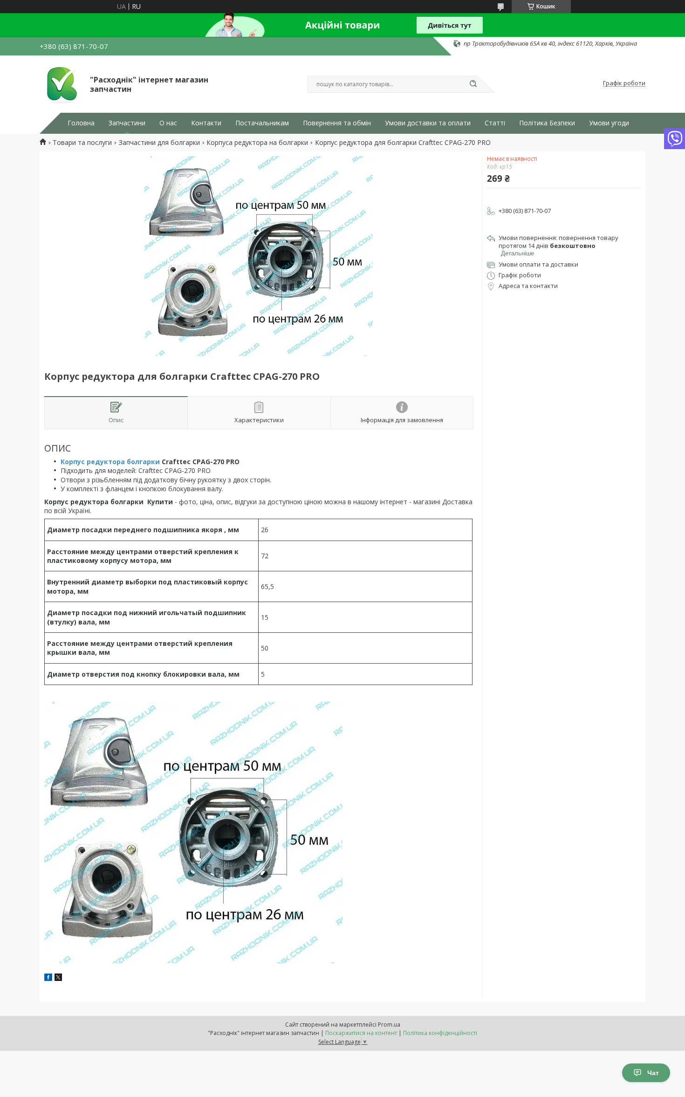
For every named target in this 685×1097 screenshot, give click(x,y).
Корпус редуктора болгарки (110, 461)
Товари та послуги (82, 142)
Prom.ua (389, 1024)
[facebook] (48, 978)
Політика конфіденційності (440, 1033)
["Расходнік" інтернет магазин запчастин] (61, 83)
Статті (495, 123)
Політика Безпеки (547, 123)
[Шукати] (473, 84)
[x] (58, 978)
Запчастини (127, 123)
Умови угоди (609, 123)
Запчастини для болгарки (159, 142)
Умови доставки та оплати (428, 123)
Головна (81, 123)
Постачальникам (262, 123)
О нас (168, 123)
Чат (653, 1072)
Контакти (206, 123)
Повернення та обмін (337, 123)
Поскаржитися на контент (361, 1033)
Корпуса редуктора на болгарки (257, 142)
